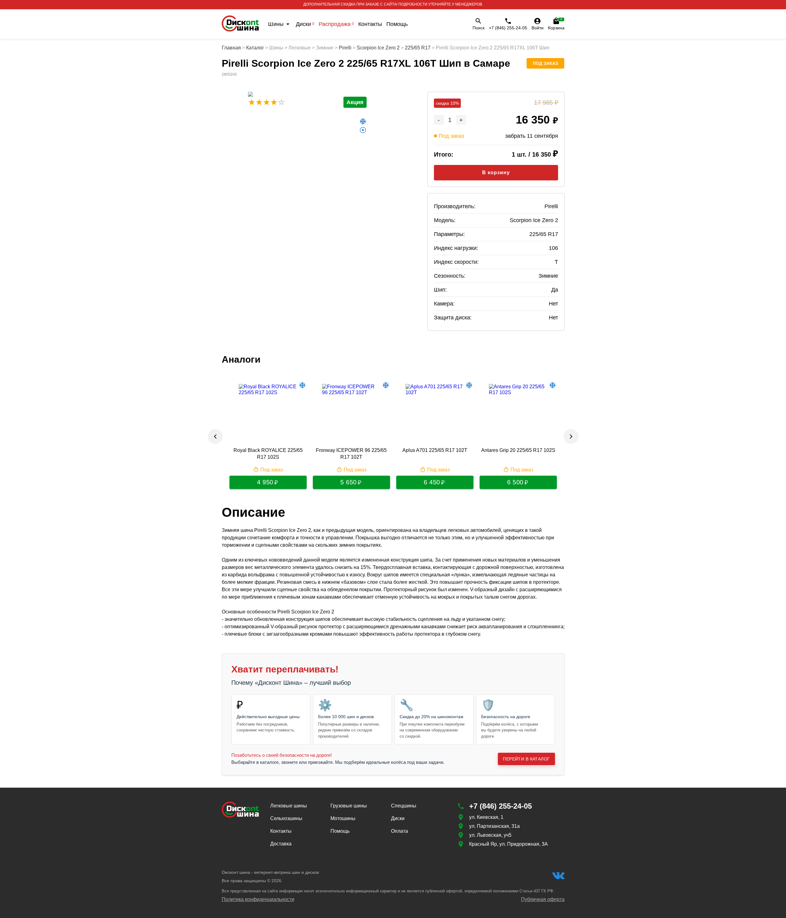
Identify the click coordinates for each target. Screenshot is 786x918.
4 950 (265, 482)
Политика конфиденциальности (258, 899)
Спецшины (403, 805)
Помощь (397, 24)
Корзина (556, 24)
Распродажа (336, 24)
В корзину (496, 172)
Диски (305, 24)
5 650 (348, 482)
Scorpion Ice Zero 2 (378, 47)
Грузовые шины (348, 805)
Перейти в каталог (526, 758)
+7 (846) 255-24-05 (508, 27)
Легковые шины (288, 805)
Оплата (399, 831)
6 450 (432, 482)
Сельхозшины (286, 818)
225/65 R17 (418, 47)
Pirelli (345, 47)
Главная (231, 47)
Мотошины (342, 818)
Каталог (255, 47)
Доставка (281, 843)
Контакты (370, 24)
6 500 (515, 482)
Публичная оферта (543, 899)
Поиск (479, 27)
